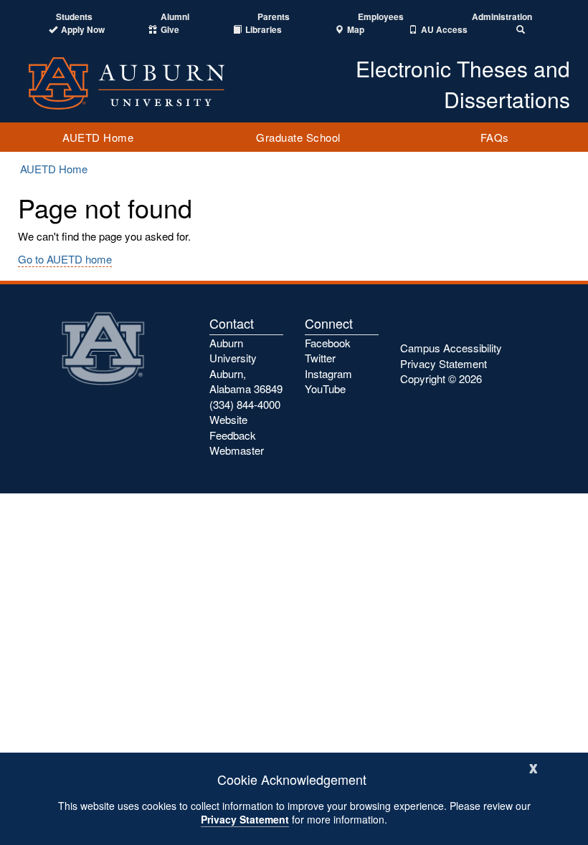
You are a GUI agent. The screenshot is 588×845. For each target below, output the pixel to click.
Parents (273, 17)
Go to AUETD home (65, 258)
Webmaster (236, 450)
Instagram (328, 373)
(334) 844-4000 (244, 404)
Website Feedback (232, 427)
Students (74, 17)
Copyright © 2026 (441, 378)
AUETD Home (97, 137)
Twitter (320, 357)
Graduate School (298, 137)
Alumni (175, 17)
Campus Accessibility (451, 347)
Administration (502, 17)
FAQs (494, 137)
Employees (381, 17)
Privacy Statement (245, 819)
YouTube (325, 388)
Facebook (328, 342)
